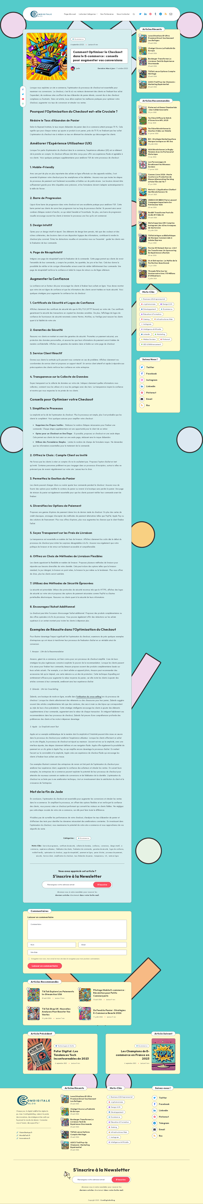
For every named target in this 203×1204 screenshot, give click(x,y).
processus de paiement (114, 852)
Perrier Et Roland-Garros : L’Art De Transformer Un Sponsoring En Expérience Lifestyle (162, 250)
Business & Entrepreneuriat (154, 299)
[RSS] (166, 14)
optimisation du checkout (53, 852)
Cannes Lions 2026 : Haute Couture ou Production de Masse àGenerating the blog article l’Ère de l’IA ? (161, 178)
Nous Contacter (123, 14)
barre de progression (50, 846)
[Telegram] (161, 14)
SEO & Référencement (152, 344)
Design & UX (167, 304)
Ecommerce (79, 39)
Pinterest (166, 339)
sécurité (39, 856)
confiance (95, 846)
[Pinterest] (150, 14)
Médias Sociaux (149, 339)
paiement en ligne (86, 852)
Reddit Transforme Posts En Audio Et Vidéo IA (160, 213)
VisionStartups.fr (25, 1132)
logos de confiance (116, 849)
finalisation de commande (82, 849)
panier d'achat (99, 852)
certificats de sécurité (67, 846)
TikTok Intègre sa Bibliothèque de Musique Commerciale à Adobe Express (162, 237)
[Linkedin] (145, 14)
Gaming (146, 319)
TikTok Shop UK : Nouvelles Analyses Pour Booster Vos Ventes (56, 1011)
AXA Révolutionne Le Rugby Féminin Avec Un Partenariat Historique (161, 151)
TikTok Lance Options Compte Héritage (161, 72)
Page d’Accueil (70, 14)
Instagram (147, 324)
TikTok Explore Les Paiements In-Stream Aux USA (58, 993)
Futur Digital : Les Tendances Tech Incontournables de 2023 (71, 1054)
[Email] (171, 14)
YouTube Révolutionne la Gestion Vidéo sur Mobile (159, 129)
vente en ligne (114, 856)
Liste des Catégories (87, 14)
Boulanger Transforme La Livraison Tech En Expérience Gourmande (161, 61)
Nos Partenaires (107, 14)
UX (106, 856)
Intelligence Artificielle (152, 329)
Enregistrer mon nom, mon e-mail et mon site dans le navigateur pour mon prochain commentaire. (65, 959)
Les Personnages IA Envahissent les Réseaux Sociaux (159, 164)
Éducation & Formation (152, 314)
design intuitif (115, 846)
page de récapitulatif (71, 852)
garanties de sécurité (100, 849)
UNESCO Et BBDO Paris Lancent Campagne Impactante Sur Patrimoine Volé (162, 202)
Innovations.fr (24, 1138)
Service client (48, 856)
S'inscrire (102, 884)
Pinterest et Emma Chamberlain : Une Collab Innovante (162, 108)
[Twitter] (140, 14)
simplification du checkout (63, 856)
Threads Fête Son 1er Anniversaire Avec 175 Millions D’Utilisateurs (161, 273)
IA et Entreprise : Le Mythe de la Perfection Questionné (162, 262)
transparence (98, 856)
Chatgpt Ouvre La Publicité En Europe (161, 49)
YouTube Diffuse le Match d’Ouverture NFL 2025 (159, 119)
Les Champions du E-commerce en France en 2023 (132, 1054)
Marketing (161, 334)
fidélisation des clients (64, 849)
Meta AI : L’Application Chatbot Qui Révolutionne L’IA (162, 190)
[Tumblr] (156, 14)
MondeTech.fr (24, 1135)
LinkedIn (146, 334)
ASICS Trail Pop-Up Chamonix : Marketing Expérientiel (161, 83)
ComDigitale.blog (107, 1200)
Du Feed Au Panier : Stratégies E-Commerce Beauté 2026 (109, 1011)
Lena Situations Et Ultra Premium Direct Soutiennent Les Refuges (161, 38)
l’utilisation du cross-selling (89, 696)
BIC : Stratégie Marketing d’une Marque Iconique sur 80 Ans (162, 140)
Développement (149, 309)
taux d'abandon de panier (83, 856)
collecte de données (83, 846)
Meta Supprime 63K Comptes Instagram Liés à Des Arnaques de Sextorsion (162, 225)
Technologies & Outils (66, 1046)
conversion (105, 846)
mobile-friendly (37, 852)
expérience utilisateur (47, 849)
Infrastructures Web (164, 319)
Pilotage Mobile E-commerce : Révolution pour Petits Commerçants (109, 993)
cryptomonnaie (149, 304)
